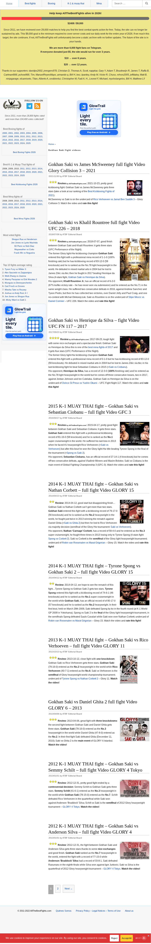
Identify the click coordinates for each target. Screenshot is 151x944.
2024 (22, 143)
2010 (22, 136)
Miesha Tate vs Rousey (15, 289)
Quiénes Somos (63, 910)
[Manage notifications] (144, 938)
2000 (4, 133)
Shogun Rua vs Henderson (24, 239)
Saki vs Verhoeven (120, 527)
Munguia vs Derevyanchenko (18, 283)
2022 (10, 143)
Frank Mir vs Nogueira (24, 253)
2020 (40, 140)
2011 (28, 136)
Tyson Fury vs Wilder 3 (15, 269)
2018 (28, 140)
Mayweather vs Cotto (24, 249)
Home (9, 3)
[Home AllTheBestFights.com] (12, 108)
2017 (22, 140)
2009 (16, 136)
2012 (34, 136)
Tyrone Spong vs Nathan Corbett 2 (80, 678)
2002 (16, 133)
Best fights (30, 3)
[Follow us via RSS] (37, 108)
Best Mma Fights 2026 (24, 218)
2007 (4, 136)
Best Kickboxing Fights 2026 (24, 184)
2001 (10, 133)
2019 (34, 140)
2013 (40, 136)
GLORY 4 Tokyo (71, 807)
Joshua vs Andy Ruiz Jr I (16, 293)
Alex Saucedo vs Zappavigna (18, 272)
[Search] (146, 3)
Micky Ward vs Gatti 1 (16, 300)
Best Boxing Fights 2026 (24, 152)
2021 (4, 143)
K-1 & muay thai (76, 3)
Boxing (51, 3)
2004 (28, 133)
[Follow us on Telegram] (30, 108)
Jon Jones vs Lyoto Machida (24, 242)
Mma (99, 3)
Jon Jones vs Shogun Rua (17, 296)
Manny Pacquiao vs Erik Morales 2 (21, 279)
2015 (10, 140)
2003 (22, 133)
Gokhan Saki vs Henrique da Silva (86, 277)
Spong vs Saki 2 (75, 453)
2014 (4, 140)
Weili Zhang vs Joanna (15, 276)
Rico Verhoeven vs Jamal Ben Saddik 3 (114, 199)
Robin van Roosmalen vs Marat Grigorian (83, 542)
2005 (34, 133)
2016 (16, 140)
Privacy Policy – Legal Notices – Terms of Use (98, 910)
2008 (10, 136)
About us (129, 910)
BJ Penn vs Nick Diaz (24, 246)
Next (68, 888)
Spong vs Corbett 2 (58, 538)
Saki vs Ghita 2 (72, 523)
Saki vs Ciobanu (117, 367)
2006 (40, 133)
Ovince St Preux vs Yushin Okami (79, 383)
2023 (16, 143)
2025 (28, 143)
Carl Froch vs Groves (15, 286)
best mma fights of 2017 (100, 347)
